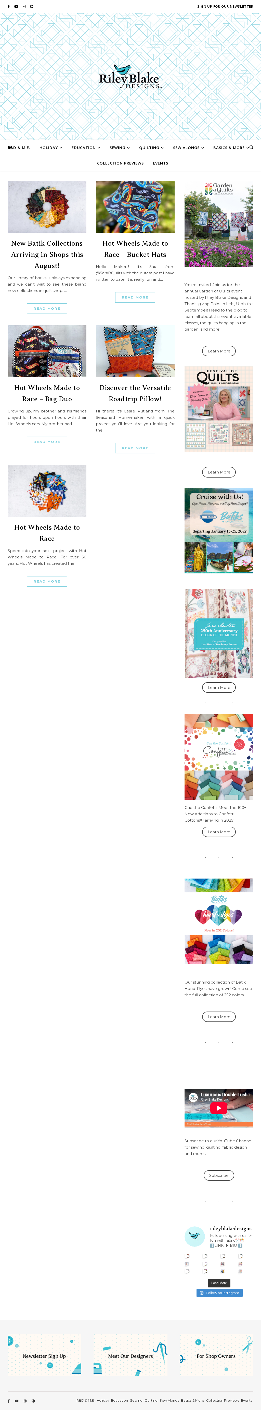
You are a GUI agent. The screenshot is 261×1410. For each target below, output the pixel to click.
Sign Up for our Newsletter (225, 6)
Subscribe (219, 1175)
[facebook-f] (9, 6)
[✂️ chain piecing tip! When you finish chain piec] (205, 1256)
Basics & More (229, 147)
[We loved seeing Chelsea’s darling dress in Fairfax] (187, 1256)
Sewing (117, 147)
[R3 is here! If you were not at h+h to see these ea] (223, 1264)
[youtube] (16, 6)
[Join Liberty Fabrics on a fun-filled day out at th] (187, 1264)
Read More (47, 308)
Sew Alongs (186, 147)
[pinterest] (31, 6)
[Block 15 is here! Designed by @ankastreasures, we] (187, 1271)
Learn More (219, 351)
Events (160, 163)
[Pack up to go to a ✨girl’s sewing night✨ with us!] (241, 1256)
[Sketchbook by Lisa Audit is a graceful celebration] (241, 1271)
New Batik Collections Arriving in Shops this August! (47, 255)
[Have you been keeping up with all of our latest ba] (223, 1271)
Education (84, 147)
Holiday (49, 147)
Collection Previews (120, 163)
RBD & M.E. (19, 147)
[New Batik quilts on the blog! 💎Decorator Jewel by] (223, 1256)
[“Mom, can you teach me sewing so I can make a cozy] (205, 1271)
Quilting (149, 147)
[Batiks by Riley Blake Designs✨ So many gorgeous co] (205, 1264)
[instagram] (24, 6)
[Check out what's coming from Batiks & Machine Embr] (241, 1264)
